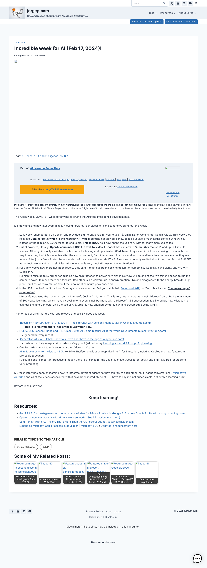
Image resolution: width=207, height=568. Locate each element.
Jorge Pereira (23, 55)
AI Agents (122, 179)
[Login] (196, 3)
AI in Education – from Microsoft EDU (42, 351)
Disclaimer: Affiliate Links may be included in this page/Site (103, 526)
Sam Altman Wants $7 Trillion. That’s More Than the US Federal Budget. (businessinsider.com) (77, 421)
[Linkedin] (184, 3)
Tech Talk (19, 42)
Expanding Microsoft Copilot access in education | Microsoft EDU (58, 425)
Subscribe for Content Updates (147, 21)
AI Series (27, 155)
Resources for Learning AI (56, 179)
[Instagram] (177, 3)
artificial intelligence (46, 155)
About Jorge (113, 511)
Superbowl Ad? (130, 288)
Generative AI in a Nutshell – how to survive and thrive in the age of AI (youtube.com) (72, 339)
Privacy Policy (94, 511)
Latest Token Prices (127, 186)
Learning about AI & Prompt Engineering (127, 343)
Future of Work (136, 179)
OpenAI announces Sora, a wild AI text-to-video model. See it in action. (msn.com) (69, 417)
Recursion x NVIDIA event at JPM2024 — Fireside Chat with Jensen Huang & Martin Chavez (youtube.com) (85, 322)
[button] (197, 558)
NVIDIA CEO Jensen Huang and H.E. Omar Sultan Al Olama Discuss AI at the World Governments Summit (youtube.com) (92, 330)
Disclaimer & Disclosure (103, 517)
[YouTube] (190, 3)
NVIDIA (64, 155)
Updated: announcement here (119, 425)
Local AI (110, 179)
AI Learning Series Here (45, 168)
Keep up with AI (79, 179)
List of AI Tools (96, 179)
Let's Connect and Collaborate (181, 21)
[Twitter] (171, 3)
